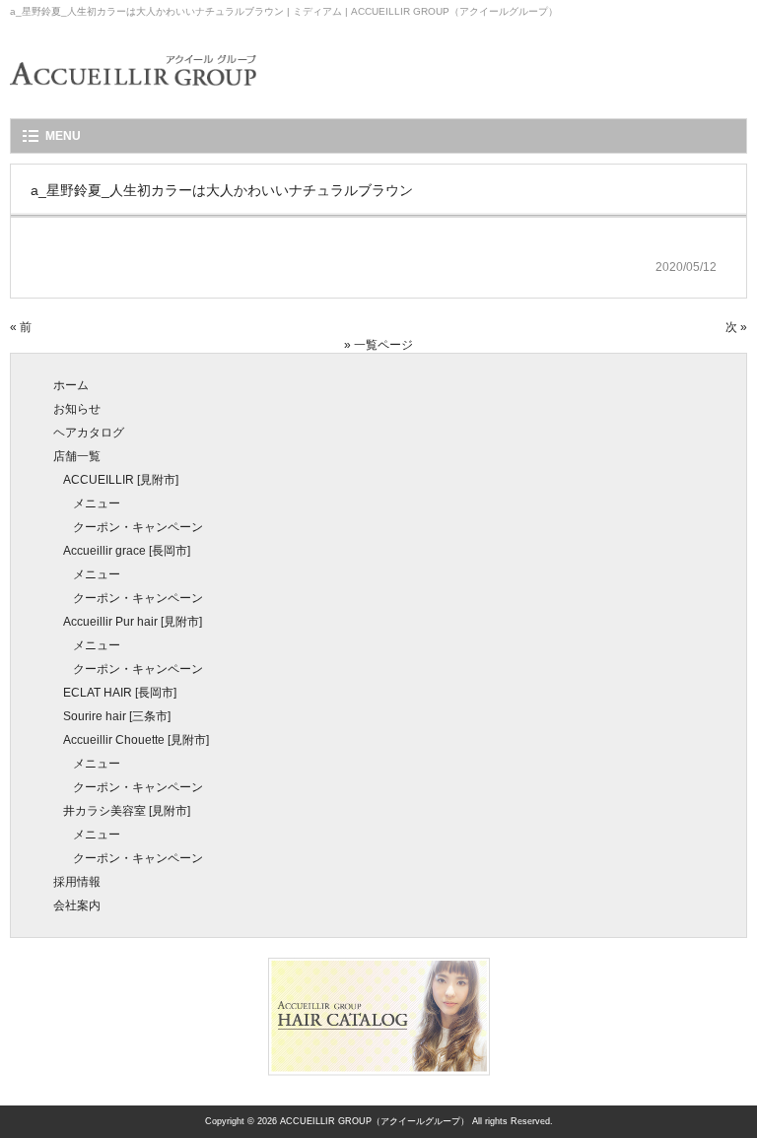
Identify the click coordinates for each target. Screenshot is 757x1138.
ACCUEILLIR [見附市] (120, 480)
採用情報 (77, 882)
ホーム (71, 385)
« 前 (21, 327)
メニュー (96, 503)
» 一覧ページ (378, 345)
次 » (736, 327)
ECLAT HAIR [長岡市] (119, 693)
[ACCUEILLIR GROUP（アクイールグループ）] (133, 99)
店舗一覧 (77, 456)
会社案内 (77, 905)
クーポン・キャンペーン (138, 527)
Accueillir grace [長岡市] (126, 551)
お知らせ (77, 409)
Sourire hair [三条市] (117, 716)
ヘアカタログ (88, 432)
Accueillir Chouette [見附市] (136, 740)
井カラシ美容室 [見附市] (126, 811)
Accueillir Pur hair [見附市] (132, 622)
